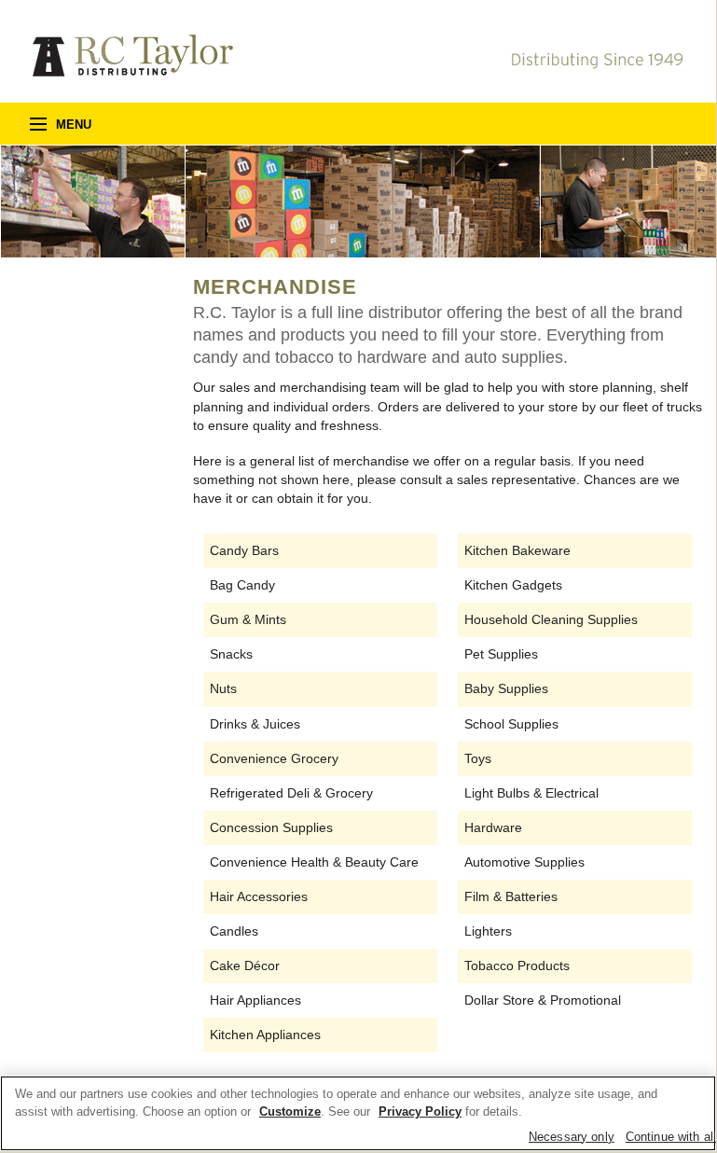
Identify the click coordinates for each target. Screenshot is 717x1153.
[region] (358, 1113)
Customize (290, 1111)
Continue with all (671, 1137)
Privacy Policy (420, 1111)
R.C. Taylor (133, 55)
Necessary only (571, 1137)
